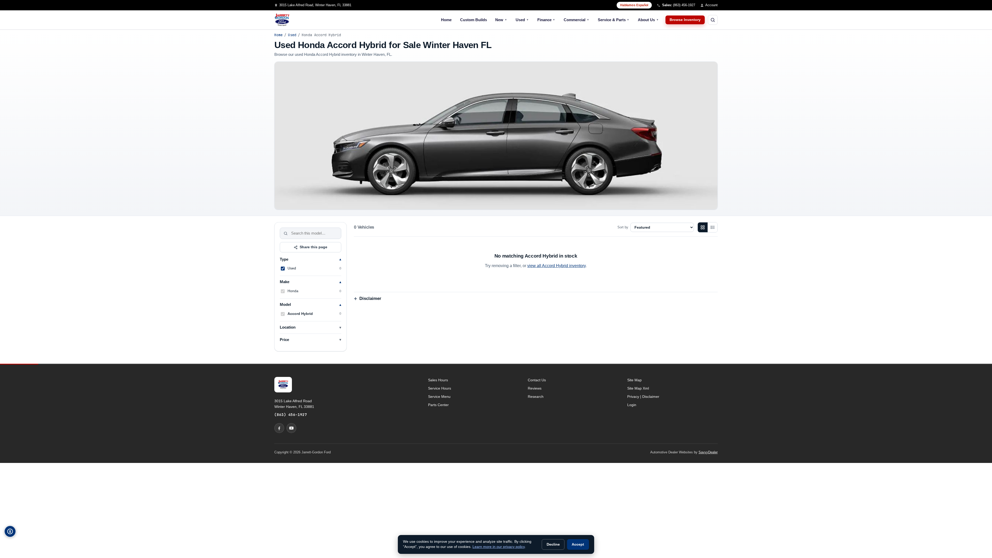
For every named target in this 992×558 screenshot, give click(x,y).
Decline (553, 544)
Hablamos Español (634, 5)
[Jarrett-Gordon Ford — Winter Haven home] (282, 20)
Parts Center (438, 405)
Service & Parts (614, 20)
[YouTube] (291, 428)
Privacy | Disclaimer (643, 396)
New (501, 20)
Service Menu (439, 396)
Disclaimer (370, 298)
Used (522, 20)
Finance (546, 20)
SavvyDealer (708, 452)
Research (536, 396)
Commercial (576, 20)
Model (285, 305)
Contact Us (537, 380)
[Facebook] (279, 428)
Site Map (634, 380)
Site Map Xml (638, 388)
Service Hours (439, 388)
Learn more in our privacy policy (498, 547)
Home (446, 20)
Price (284, 340)
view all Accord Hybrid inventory (556, 266)
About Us (648, 20)
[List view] (712, 227)
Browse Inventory (685, 20)
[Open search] (713, 20)
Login (631, 405)
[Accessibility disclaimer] (10, 531)
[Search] (285, 233)
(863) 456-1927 (290, 414)
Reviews (534, 388)
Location (288, 327)
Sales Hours (438, 380)
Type (284, 259)
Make (284, 282)
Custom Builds (473, 20)
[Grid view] (703, 227)
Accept (578, 544)
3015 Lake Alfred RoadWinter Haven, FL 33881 (294, 404)
